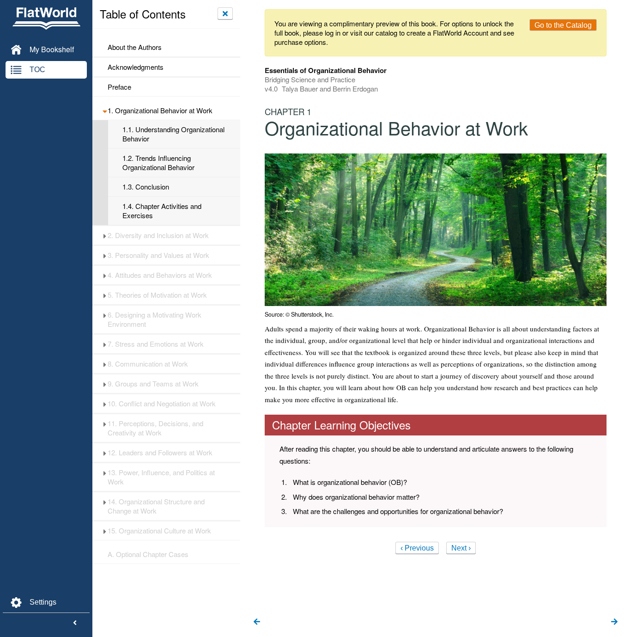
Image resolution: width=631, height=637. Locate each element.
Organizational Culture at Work (159, 530)
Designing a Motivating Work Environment (154, 319)
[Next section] (614, 622)
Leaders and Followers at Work (160, 452)
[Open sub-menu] (105, 110)
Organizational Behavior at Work (160, 110)
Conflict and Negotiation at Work (162, 403)
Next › (461, 548)
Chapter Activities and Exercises (161, 211)
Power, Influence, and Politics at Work (161, 477)
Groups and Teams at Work (153, 383)
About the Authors (135, 47)
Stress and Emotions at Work (156, 344)
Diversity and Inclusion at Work (158, 235)
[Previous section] (257, 622)
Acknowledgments (136, 67)
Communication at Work (148, 363)
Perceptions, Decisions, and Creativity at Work (155, 428)
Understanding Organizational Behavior (173, 134)
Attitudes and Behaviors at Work (160, 275)
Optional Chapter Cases (148, 554)
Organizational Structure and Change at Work (156, 506)
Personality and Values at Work (158, 255)
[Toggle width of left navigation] (74, 623)
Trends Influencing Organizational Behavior (158, 162)
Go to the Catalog (563, 25)
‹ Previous (417, 548)
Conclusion (145, 186)
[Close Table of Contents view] (225, 13)
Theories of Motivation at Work (157, 295)
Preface (119, 87)
